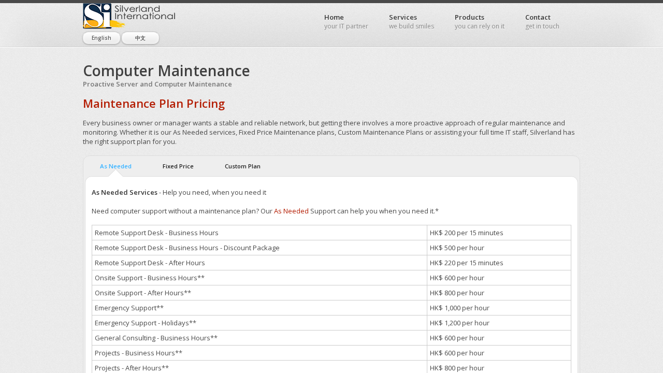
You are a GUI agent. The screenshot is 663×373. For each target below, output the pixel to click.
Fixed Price (178, 166)
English (101, 37)
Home (346, 21)
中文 (140, 37)
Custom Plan (243, 166)
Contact (542, 21)
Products (480, 21)
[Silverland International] (130, 16)
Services (411, 21)
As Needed (116, 166)
